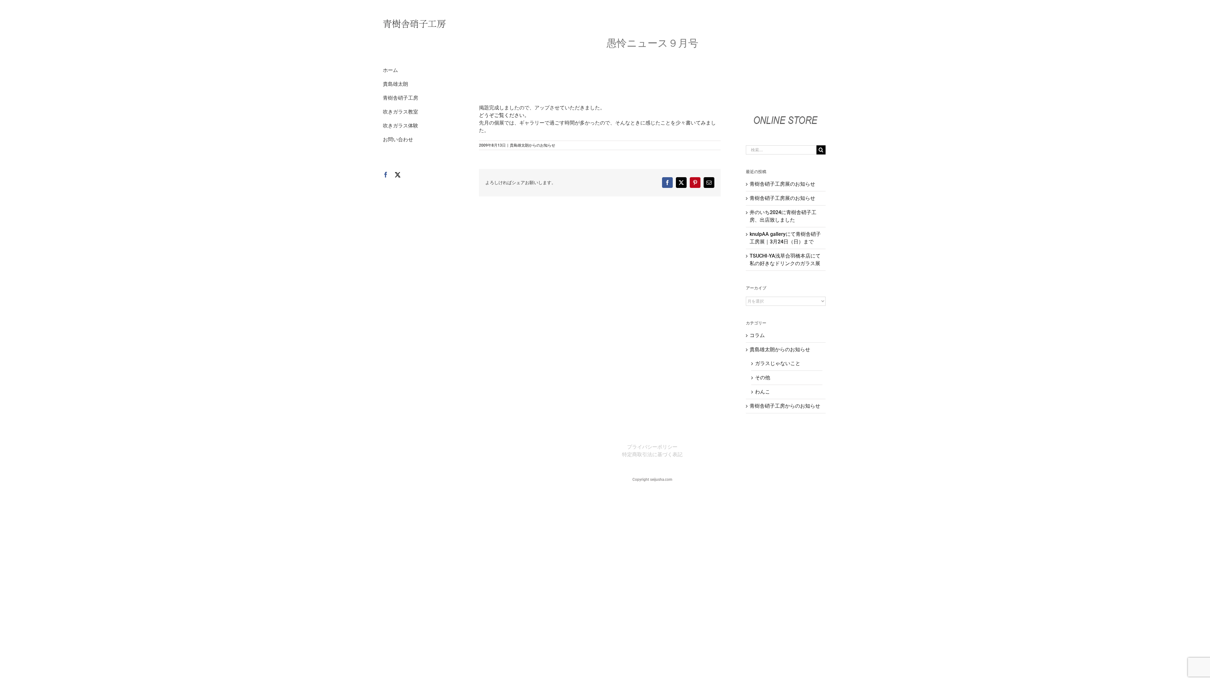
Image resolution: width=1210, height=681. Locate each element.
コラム (757, 335)
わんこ (762, 392)
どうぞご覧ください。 (504, 115)
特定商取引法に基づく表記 (652, 454)
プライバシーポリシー (652, 447)
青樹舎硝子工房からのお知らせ (785, 406)
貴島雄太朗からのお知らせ (532, 145)
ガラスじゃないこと (777, 363)
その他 (762, 378)
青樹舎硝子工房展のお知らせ (782, 184)
